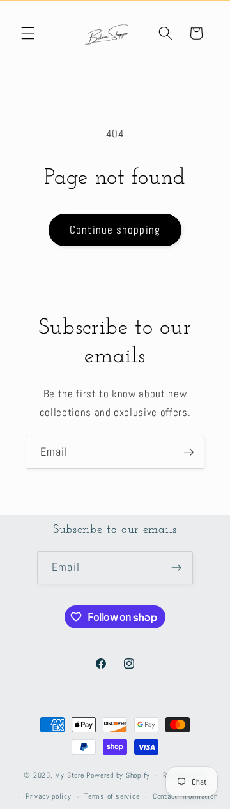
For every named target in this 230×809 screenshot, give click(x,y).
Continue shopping (115, 230)
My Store (69, 776)
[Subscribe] (188, 452)
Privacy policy (49, 796)
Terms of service (111, 796)
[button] (28, 33)
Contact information (185, 796)
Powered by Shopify (118, 776)
